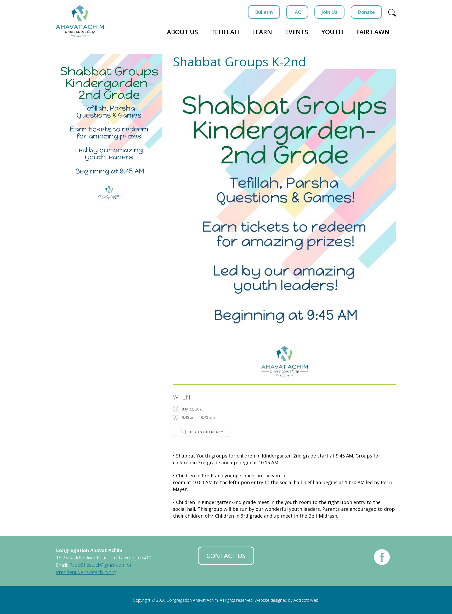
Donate (366, 12)
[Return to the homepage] (80, 21)
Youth (332, 31)
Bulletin (264, 12)
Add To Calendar (204, 432)
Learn (262, 31)
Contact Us (226, 555)
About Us (182, 31)
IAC (297, 12)
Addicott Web (305, 600)
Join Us (329, 12)
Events (296, 31)
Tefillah (225, 31)
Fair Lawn (372, 31)
